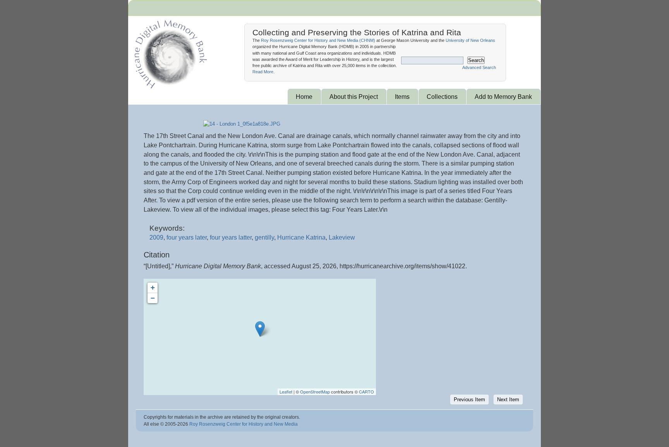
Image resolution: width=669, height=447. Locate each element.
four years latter (231, 237)
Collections (442, 96)
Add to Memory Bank (503, 96)
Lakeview (342, 237)
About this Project (353, 96)
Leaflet (286, 391)
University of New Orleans (470, 40)
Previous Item (469, 399)
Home (304, 96)
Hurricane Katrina (301, 237)
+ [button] (153, 287)
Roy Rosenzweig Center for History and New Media (243, 424)
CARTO (366, 391)
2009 (156, 237)
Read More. (263, 71)
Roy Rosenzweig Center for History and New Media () (318, 40)
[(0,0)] (260, 329)
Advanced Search (479, 67)
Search (476, 60)
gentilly (264, 237)
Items (402, 96)
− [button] (153, 298)
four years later (186, 237)
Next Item (508, 399)
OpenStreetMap (315, 391)
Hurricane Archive (169, 52)
